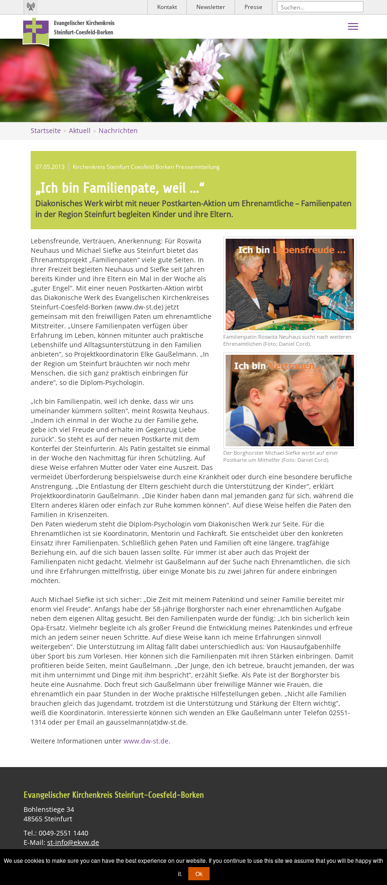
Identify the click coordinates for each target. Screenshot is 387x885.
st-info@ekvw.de (73, 842)
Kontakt (167, 7)
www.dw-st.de (146, 740)
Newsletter (210, 7)
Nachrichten (118, 130)
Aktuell (80, 130)
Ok (198, 873)
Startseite (46, 130)
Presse (253, 7)
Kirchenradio (31, 7)
